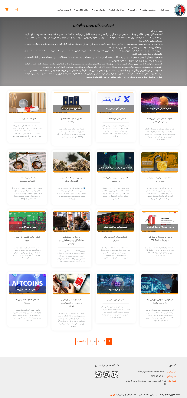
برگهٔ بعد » (81, 341)
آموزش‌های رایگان (117, 10)
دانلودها (133, 10)
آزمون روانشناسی (64, 10)
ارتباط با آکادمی (82, 10)
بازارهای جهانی (99, 10)
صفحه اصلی (164, 10)
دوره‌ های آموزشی (149, 10)
